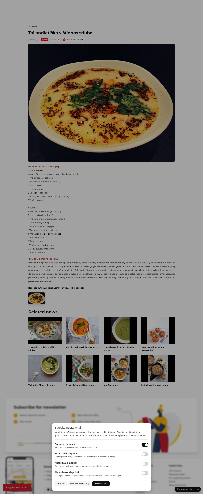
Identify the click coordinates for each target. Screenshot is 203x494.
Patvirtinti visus (100, 484)
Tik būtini (60, 484)
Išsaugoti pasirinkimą (79, 484)
